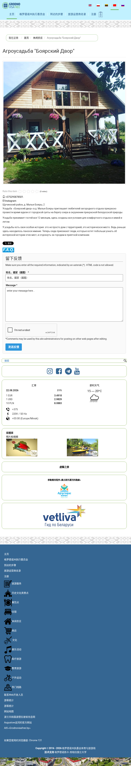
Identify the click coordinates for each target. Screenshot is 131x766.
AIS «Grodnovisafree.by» (17, 728)
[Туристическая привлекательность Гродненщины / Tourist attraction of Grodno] (34, 447)
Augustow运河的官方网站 (18, 722)
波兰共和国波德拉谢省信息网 (19, 716)
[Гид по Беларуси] (64, 515)
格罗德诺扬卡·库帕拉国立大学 (70, 752)
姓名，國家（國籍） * (17, 272)
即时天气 (94, 385)
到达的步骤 (56, 14)
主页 (11, 14)
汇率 (34, 385)
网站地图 (9, 711)
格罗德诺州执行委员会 (32, 14)
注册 (93, 14)
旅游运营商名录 (77, 14)
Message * (11, 285)
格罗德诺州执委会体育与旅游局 (79, 748)
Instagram (10, 200)
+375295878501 (14, 197)
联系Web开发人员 (13, 694)
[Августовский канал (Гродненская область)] (94, 447)
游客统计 (9, 700)
